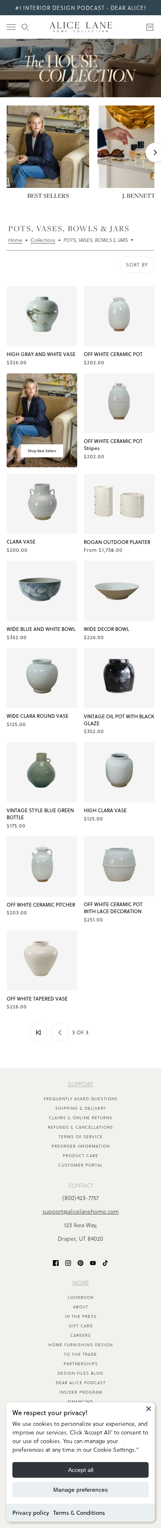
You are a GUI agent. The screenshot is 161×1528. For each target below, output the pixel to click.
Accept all (80, 1470)
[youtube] (93, 1262)
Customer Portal (80, 1165)
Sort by (137, 264)
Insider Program (80, 1392)
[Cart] (149, 27)
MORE (80, 1282)
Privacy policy (30, 1513)
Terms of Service (81, 1136)
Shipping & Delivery (80, 1108)
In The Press (81, 1316)
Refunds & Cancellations (80, 1127)
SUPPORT (80, 1084)
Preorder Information (81, 1146)
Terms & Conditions (79, 1513)
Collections (43, 241)
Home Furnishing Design (80, 1345)
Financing (80, 1401)
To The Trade (80, 1354)
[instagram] (68, 1262)
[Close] (148, 1408)
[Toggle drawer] (11, 27)
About (80, 1307)
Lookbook (81, 1297)
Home (15, 241)
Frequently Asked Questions (81, 1098)
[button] (38, 1032)
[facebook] (56, 1262)
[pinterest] (80, 1262)
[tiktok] (105, 1262)
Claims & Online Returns (80, 1117)
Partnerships (81, 1363)
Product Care (80, 1155)
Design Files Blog (80, 1373)
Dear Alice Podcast (81, 1382)
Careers (80, 1335)
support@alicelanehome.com (81, 1211)
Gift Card (81, 1326)
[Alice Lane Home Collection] (81, 27)
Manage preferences (80, 1489)
